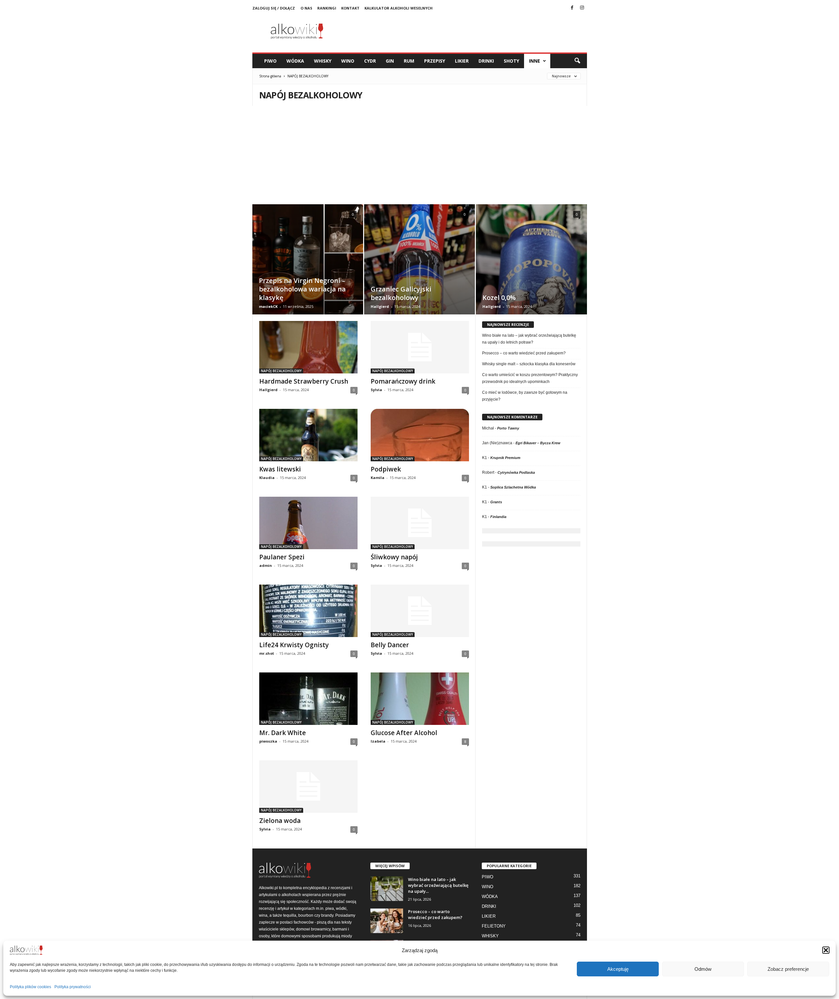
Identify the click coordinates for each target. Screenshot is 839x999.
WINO (347, 61)
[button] (826, 950)
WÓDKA (295, 61)
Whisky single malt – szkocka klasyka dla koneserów (529, 364)
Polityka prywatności (72, 987)
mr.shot (266, 653)
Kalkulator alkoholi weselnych (398, 8)
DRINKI (486, 61)
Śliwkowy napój (394, 557)
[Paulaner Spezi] (308, 523)
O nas (306, 8)
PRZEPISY (434, 61)
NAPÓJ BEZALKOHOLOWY (281, 371)
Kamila (377, 477)
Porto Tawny (508, 428)
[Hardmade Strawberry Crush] (308, 347)
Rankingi (326, 8)
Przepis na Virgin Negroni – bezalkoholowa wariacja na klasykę (302, 289)
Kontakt (350, 8)
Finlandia (498, 517)
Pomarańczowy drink (403, 381)
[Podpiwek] (420, 435)
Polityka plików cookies (30, 987)
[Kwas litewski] (308, 435)
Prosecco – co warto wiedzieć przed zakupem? (524, 353)
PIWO (270, 61)
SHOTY (511, 61)
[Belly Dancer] (420, 611)
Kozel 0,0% (499, 297)
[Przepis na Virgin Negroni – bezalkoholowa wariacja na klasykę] (307, 269)
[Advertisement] (419, 155)
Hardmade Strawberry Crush (303, 381)
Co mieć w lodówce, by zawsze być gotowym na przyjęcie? (524, 396)
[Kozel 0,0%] (531, 269)
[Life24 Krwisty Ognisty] (308, 611)
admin (265, 565)
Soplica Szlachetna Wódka (513, 487)
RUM (409, 61)
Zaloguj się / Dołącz (273, 8)
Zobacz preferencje (788, 969)
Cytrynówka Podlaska (516, 472)
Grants (496, 502)
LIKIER (462, 61)
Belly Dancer (390, 645)
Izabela (378, 741)
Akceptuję (618, 969)
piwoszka (268, 741)
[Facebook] (572, 8)
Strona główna (270, 76)
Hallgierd (380, 306)
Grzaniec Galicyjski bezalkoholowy (401, 293)
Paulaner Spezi (281, 557)
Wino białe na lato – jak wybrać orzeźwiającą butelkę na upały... (438, 885)
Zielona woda (280, 820)
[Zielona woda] (308, 786)
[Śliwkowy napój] (420, 523)
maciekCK (268, 306)
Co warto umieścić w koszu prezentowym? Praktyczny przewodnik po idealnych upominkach (530, 378)
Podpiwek (386, 469)
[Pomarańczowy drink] (420, 347)
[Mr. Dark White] (308, 698)
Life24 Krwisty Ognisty (294, 645)
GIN (390, 61)
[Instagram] (582, 8)
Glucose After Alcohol (404, 733)
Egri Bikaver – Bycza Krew (538, 443)
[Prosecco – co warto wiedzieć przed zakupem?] (386, 921)
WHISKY (322, 61)
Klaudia (267, 477)
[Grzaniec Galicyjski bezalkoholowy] (419, 269)
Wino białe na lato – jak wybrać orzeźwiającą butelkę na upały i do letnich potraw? (529, 339)
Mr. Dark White (282, 733)
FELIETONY (494, 926)
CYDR (370, 61)
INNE (534, 61)
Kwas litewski (280, 469)
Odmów (703, 969)
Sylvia (376, 389)
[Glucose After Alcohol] (420, 698)
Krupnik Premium (505, 458)
